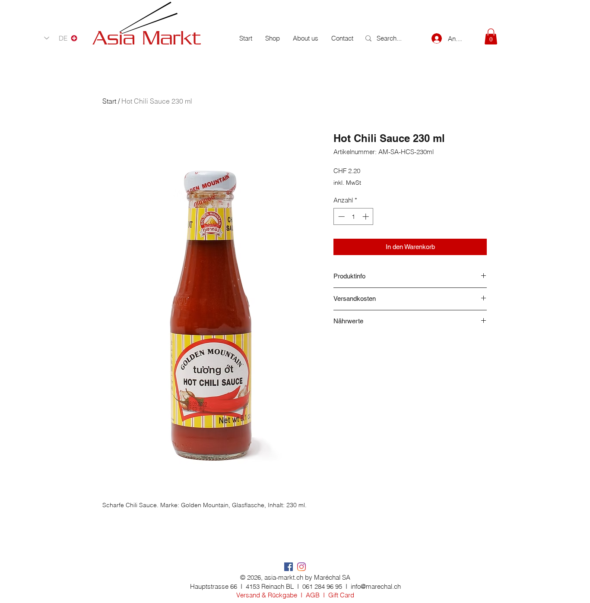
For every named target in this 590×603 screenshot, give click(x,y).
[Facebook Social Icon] (288, 566)
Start (109, 101)
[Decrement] (340, 216)
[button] (491, 36)
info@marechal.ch (376, 586)
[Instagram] (301, 566)
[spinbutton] (353, 216)
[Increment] (366, 216)
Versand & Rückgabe (266, 595)
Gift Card (341, 595)
